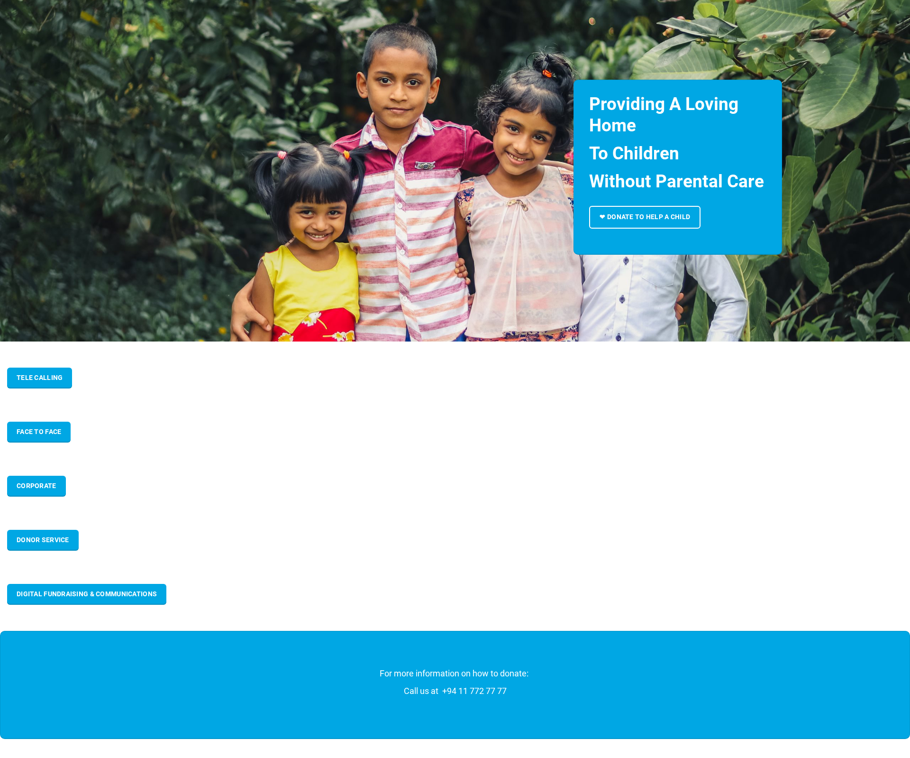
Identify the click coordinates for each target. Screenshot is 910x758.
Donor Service (43, 540)
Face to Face (39, 431)
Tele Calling (40, 377)
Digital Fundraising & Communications (87, 594)
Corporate (36, 486)
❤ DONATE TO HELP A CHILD (645, 217)
